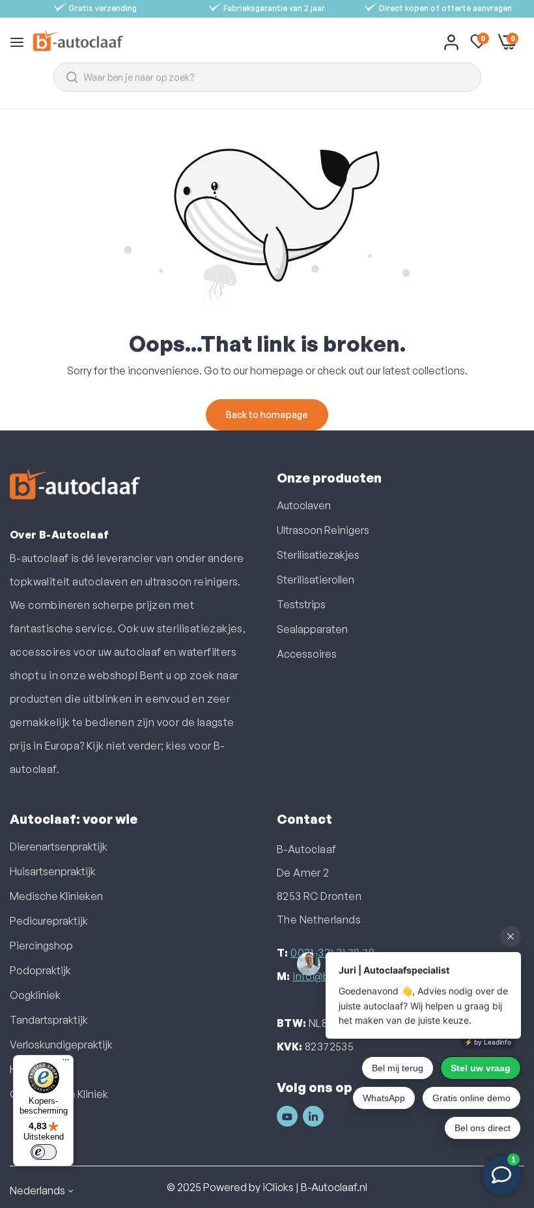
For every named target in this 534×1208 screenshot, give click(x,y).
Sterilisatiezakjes (318, 554)
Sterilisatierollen (315, 579)
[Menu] (66, 1063)
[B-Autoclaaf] (78, 41)
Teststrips (301, 604)
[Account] (451, 41)
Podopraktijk (40, 970)
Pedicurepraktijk (49, 920)
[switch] (44, 1152)
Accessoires (307, 653)
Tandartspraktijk (49, 1019)
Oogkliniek (35, 995)
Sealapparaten (312, 629)
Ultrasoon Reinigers (323, 530)
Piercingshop (41, 945)
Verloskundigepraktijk (61, 1044)
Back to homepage (267, 414)
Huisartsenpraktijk (53, 871)
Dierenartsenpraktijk (58, 846)
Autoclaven (304, 505)
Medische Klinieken (56, 896)
